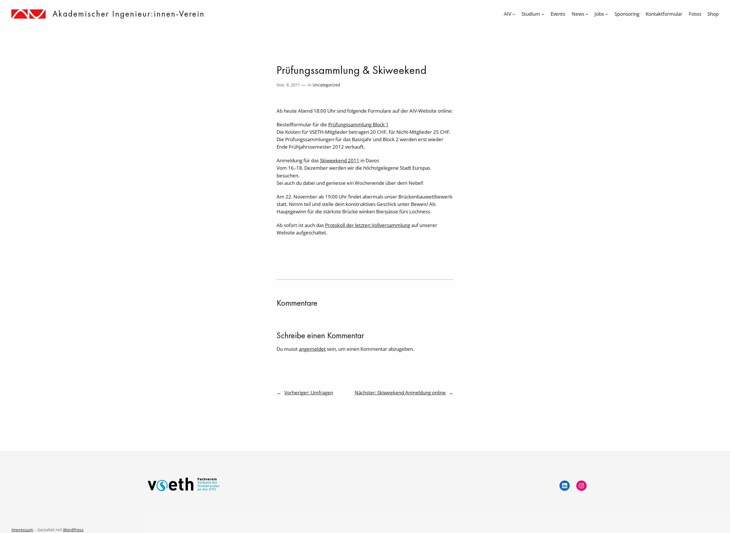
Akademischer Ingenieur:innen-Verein (128, 13)
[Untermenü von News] (586, 14)
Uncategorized (326, 85)
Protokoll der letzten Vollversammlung (367, 225)
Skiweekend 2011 (339, 160)
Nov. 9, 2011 (288, 85)
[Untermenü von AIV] (513, 14)
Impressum (22, 529)
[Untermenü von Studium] (543, 14)
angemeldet (312, 349)
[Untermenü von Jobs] (606, 14)
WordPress (73, 529)
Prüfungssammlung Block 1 (358, 124)
